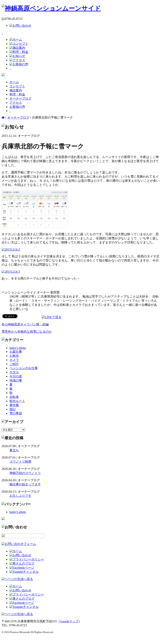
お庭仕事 (15, 351)
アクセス (15, 102)
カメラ (14, 359)
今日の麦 (15, 376)
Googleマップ (69, 621)
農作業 (14, 405)
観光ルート (17, 401)
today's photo (17, 348)
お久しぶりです (20, 495)
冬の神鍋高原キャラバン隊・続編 (25, 324)
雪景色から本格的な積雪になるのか (27, 331)
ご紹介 (14, 364)
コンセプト (17, 86)
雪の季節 (15, 413)
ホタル (14, 372)
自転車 (14, 397)
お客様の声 (17, 106)
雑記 (12, 409)
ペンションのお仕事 (23, 368)
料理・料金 (17, 94)
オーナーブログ (20, 98)
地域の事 (15, 380)
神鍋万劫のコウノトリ (25, 473)
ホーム (14, 82)
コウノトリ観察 (20, 461)
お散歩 (14, 355)
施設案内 (15, 90)
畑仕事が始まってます (25, 484)
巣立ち (14, 450)
